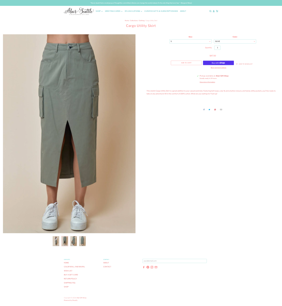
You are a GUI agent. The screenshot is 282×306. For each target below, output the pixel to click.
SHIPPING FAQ (69, 283)
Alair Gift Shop (81, 298)
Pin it (215, 109)
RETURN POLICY (70, 279)
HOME (66, 263)
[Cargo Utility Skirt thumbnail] (56, 241)
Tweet (209, 109)
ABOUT (183, 11)
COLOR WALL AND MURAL (74, 267)
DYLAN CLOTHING (133, 11)
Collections (134, 20)
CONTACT (107, 267)
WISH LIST (68, 271)
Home (127, 20)
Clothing (142, 20)
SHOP (98, 11)
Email (221, 109)
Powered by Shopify (70, 300)
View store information (207, 82)
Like (204, 109)
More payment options (218, 68)
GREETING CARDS (113, 11)
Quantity (208, 48)
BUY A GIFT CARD (71, 275)
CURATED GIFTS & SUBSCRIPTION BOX (161, 11)
